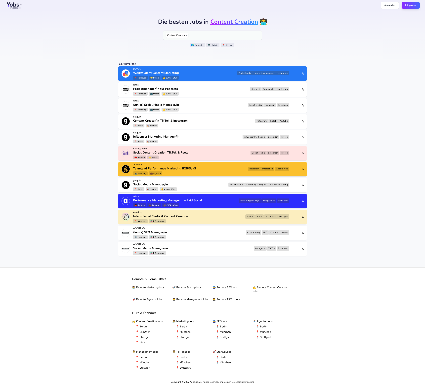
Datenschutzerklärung (243, 382)
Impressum (225, 382)
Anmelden (389, 5)
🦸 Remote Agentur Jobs (147, 299)
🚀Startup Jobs (221, 352)
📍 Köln (140, 342)
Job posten (410, 5)
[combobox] (224, 35)
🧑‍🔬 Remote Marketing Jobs (148, 287)
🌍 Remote (197, 45)
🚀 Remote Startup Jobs (186, 287)
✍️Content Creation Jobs (147, 321)
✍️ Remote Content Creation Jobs (270, 289)
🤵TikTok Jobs (181, 352)
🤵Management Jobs (145, 352)
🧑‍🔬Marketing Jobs (183, 321)
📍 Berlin (141, 326)
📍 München (142, 332)
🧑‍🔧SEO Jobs (219, 321)
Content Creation (177, 35)
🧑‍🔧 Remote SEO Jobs (225, 287)
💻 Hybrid (212, 45)
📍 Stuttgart (142, 337)
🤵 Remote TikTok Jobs (226, 299)
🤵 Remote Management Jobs (190, 299)
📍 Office (227, 45)
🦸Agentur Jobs (263, 321)
